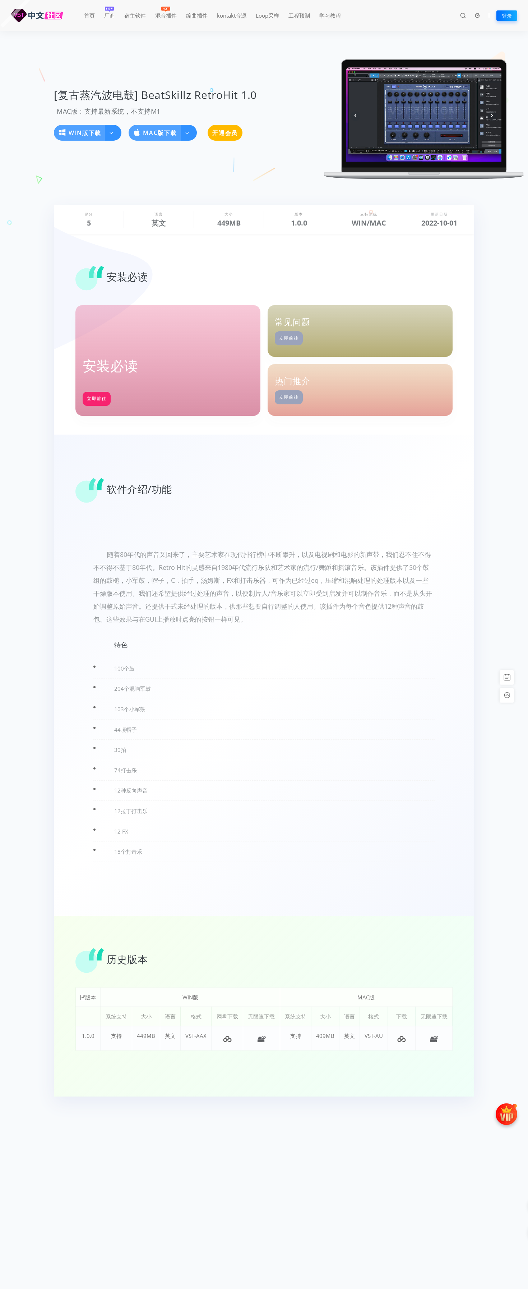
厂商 (109, 15)
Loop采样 (267, 15)
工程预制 (299, 15)
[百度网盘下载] (227, 1038)
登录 (507, 15)
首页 (89, 15)
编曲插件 (197, 15)
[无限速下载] (261, 1038)
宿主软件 (135, 15)
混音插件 (166, 15)
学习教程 (330, 15)
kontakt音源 (231, 15)
